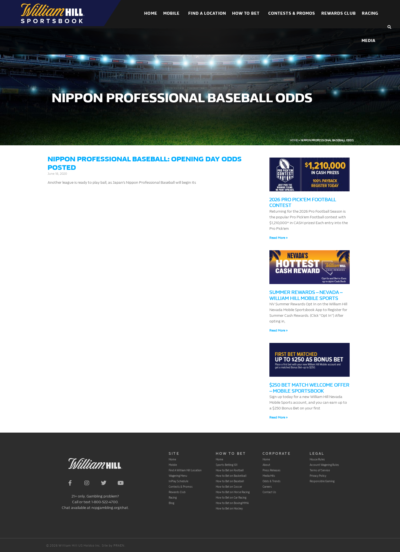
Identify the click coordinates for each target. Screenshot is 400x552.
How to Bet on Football (230, 470)
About (266, 465)
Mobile (171, 13)
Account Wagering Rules (324, 465)
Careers (267, 486)
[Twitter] (104, 483)
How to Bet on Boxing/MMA (232, 503)
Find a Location (207, 13)
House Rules (317, 459)
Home (150, 13)
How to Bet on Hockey (229, 508)
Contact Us (269, 492)
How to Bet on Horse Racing (233, 492)
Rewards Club (338, 13)
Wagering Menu (178, 476)
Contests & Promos (291, 13)
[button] (389, 27)
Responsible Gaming (322, 481)
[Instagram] (87, 483)
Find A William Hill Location (185, 470)
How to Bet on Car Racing (231, 497)
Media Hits (269, 476)
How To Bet (246, 13)
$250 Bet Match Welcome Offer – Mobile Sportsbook (309, 388)
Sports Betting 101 (227, 465)
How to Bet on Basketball (231, 476)
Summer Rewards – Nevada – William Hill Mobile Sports (305, 295)
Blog (171, 503)
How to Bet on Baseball (230, 481)
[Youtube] (120, 483)
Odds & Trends (272, 481)
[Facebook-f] (70, 483)
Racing (370, 13)
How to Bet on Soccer (229, 486)
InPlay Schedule (178, 481)
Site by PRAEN (113, 545)
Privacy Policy (318, 476)
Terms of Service (320, 470)
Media (369, 40)
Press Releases (272, 470)
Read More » (278, 238)
